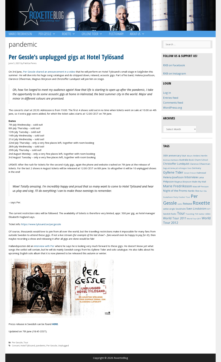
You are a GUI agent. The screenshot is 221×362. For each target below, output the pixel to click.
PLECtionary (116, 34)
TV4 (196, 214)
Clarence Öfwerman (200, 163)
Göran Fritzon (190, 173)
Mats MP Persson (201, 186)
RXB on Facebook (174, 65)
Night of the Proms (175, 190)
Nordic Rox (193, 190)
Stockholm (181, 208)
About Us (135, 34)
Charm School (201, 159)
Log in (167, 93)
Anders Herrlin (200, 155)
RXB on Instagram (174, 73)
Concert (16, 345)
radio (179, 204)
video (207, 214)
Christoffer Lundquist (176, 163)
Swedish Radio (169, 214)
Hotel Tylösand (28, 345)
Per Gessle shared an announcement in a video (49, 71)
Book (191, 159)
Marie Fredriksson (20, 34)
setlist (166, 209)
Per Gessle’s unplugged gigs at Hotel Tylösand (66, 56)
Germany (196, 168)
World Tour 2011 (174, 218)
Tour (26, 342)
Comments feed (173, 102)
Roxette (66, 34)
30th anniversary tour (174, 155)
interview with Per (44, 246)
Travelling (190, 214)
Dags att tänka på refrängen (175, 168)
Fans (189, 168)
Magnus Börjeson (183, 181)
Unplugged (63, 345)
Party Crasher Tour (181, 197)
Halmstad (201, 172)
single (172, 209)
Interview (191, 177)
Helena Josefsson (173, 177)
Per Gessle (45, 34)
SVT (208, 209)
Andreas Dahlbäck (171, 160)
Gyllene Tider (90, 34)
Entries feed (170, 98)
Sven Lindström (196, 208)
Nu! (201, 191)
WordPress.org (172, 107)
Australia (183, 159)
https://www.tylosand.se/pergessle (41, 224)
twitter (202, 214)
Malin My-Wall (199, 181)
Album (190, 155)
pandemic (40, 345)
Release (187, 203)
